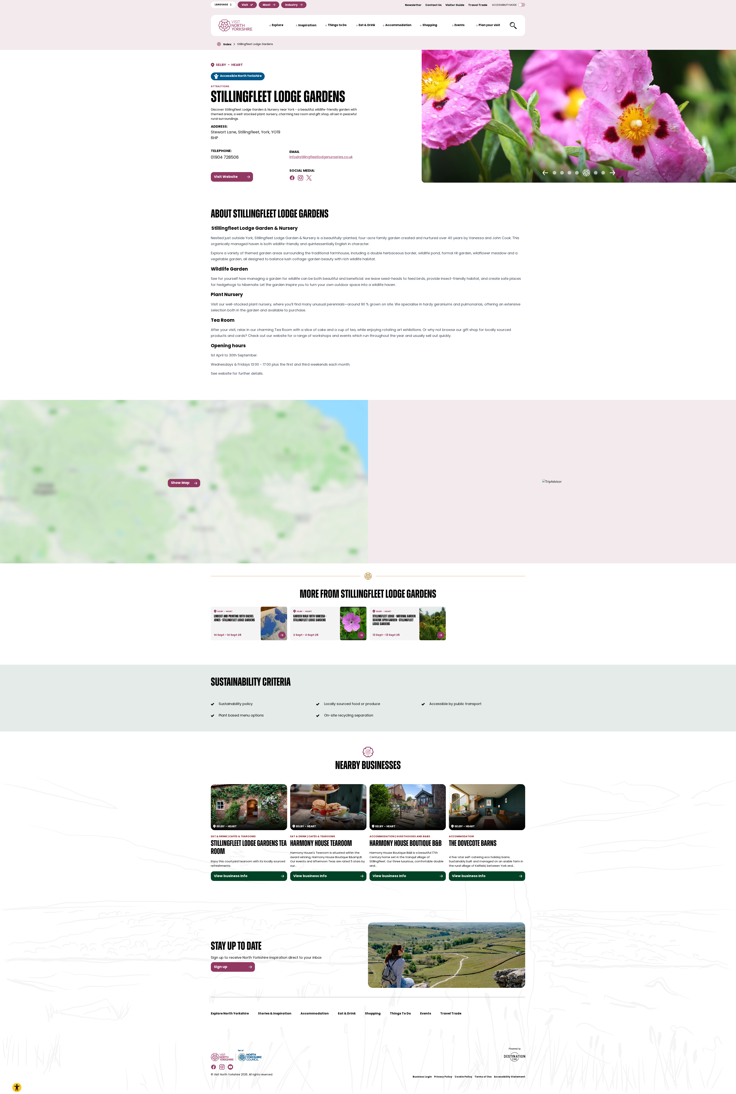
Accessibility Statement (509, 1077)
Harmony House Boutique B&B (406, 844)
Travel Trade (477, 5)
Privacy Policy (443, 1077)
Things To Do (400, 1013)
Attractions (220, 86)
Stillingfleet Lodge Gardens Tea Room (249, 848)
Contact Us (433, 5)
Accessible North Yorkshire (241, 76)
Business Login (422, 1077)
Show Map (180, 483)
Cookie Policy (463, 1077)
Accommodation (398, 25)
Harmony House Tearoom (321, 844)
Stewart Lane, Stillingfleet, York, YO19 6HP (245, 135)
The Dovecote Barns (472, 844)
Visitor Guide (454, 5)
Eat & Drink (367, 25)
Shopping (429, 25)
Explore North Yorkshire (230, 1013)
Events (459, 25)
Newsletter (413, 5)
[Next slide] (612, 173)
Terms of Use (483, 1077)
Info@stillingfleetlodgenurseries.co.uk (321, 157)
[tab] (554, 173)
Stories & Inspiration (274, 1013)
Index (227, 44)
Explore (277, 25)
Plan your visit (489, 25)
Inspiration (307, 25)
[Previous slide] (545, 173)
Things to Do (337, 25)
